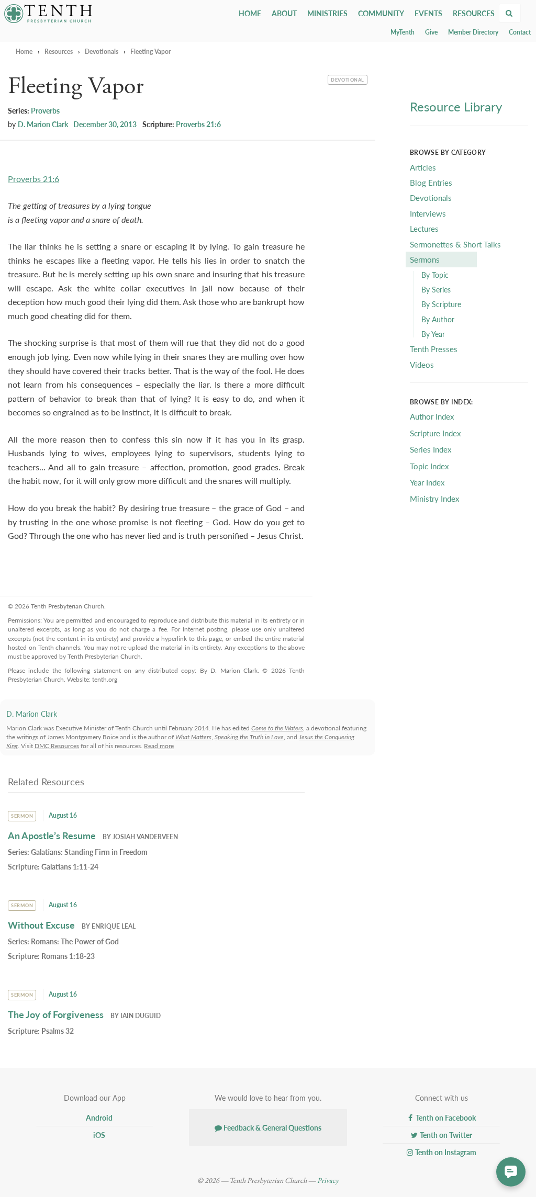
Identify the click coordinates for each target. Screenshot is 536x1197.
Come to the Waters (277, 728)
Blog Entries (431, 182)
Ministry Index (434, 498)
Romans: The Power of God (75, 941)
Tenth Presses (433, 348)
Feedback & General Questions (271, 1127)
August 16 (63, 815)
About (284, 13)
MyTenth (402, 32)
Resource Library (456, 106)
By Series (436, 289)
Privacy (328, 1180)
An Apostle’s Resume (52, 835)
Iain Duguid (140, 1015)
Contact (520, 32)
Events (428, 13)
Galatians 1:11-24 (69, 866)
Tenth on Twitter (445, 1135)
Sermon (22, 815)
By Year (433, 334)
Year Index (427, 482)
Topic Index (429, 465)
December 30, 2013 (105, 124)
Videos (422, 364)
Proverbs (45, 110)
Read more (159, 745)
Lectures (424, 228)
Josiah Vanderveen (145, 836)
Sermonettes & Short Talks (455, 244)
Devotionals (101, 51)
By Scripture (441, 304)
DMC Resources (57, 745)
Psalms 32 (57, 1030)
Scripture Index (435, 432)
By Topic (435, 274)
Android (98, 1117)
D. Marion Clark (43, 124)
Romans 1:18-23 (68, 956)
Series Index (430, 449)
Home (250, 13)
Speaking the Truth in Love (249, 736)
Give (431, 32)
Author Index (432, 416)
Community (381, 13)
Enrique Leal (114, 926)
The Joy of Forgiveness (56, 1014)
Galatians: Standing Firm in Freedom (89, 851)
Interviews (428, 213)
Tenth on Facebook (445, 1117)
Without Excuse (41, 924)
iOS (98, 1135)
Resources (474, 13)
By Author (437, 319)
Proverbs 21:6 (198, 124)
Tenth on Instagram (445, 1152)
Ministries (327, 13)
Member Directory (473, 32)
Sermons (425, 259)
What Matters (193, 736)
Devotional (347, 79)
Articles (423, 167)
